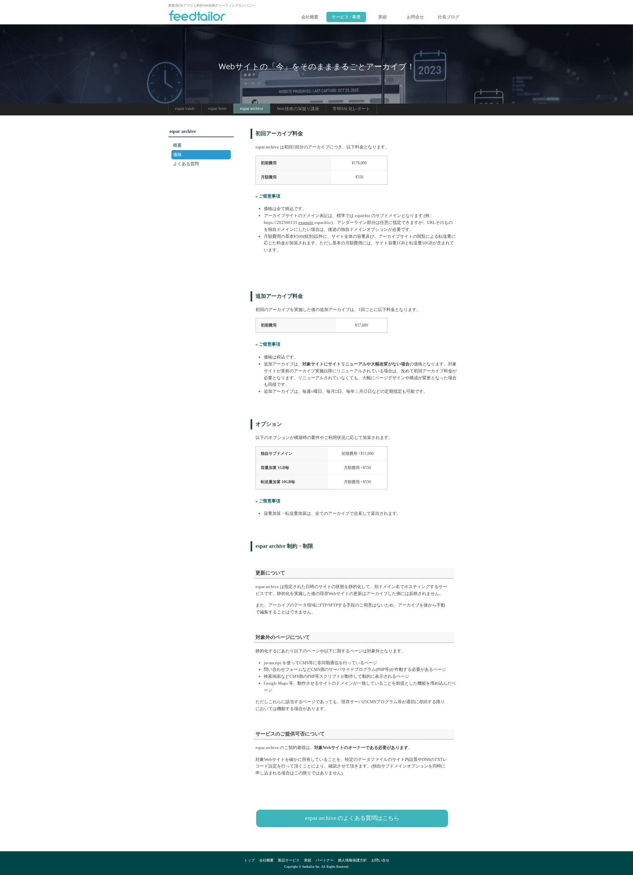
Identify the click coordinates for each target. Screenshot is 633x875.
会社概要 (309, 17)
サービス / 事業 (346, 17)
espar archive (251, 108)
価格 (177, 154)
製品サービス (289, 860)
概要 (177, 145)
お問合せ (415, 17)
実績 (382, 17)
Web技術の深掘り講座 (298, 108)
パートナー (325, 860)
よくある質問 (186, 163)
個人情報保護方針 (352, 860)
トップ (249, 860)
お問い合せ (380, 860)
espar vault (185, 108)
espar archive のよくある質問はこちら (352, 818)
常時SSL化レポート (351, 108)
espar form (217, 108)
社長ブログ (448, 17)
